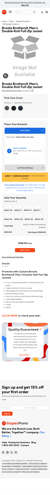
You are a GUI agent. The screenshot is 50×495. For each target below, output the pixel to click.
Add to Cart (25, 250)
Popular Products (23, 21)
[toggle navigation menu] (10, 12)
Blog (33, 442)
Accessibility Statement (11, 466)
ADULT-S (18, 210)
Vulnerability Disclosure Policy (34, 466)
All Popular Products (11, 24)
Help (4, 442)
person (42, 12)
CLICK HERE (9, 315)
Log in (7, 176)
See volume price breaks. (13, 257)
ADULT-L (37, 210)
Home (4, 21)
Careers (25, 445)
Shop (11, 21)
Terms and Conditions (38, 463)
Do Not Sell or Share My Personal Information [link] (21, 472)
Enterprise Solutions (19, 442)
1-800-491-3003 (10, 445)
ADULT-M (27, 210)
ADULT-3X (29, 219)
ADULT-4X (39, 219)
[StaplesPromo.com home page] (4, 12)
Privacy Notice (8, 469)
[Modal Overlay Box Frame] (25, 409)
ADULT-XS (8, 210)
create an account (21, 176)
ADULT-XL (8, 219)
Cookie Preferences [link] (38, 469)
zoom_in (5, 76)
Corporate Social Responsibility (15, 463)
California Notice (22, 469)
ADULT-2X (18, 219)
